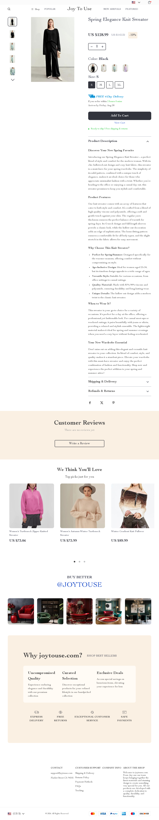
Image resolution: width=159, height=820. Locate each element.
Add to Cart (120, 115)
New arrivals (112, 9)
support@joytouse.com (62, 773)
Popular (49, 9)
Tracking (79, 791)
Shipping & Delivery (84, 773)
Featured (131, 9)
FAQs (78, 786)
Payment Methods (84, 782)
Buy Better (79, 577)
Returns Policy (82, 778)
